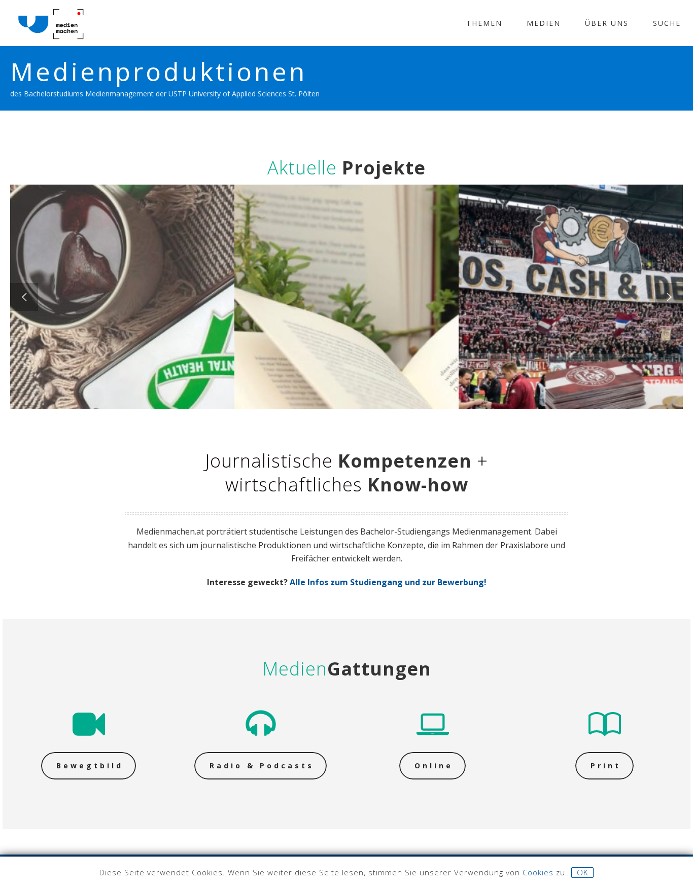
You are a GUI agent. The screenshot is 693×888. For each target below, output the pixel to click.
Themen (484, 23)
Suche (667, 23)
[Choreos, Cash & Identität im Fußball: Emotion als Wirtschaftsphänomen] (586, 242)
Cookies (538, 872)
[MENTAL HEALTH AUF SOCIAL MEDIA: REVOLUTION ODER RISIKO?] (138, 242)
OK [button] (582, 872)
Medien (544, 23)
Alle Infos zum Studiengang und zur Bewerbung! (388, 582)
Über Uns (607, 23)
